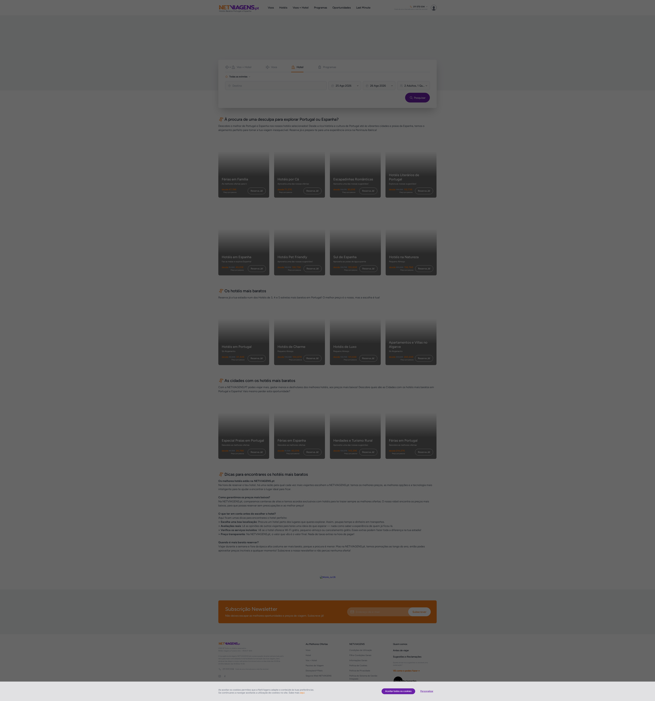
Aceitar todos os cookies (398, 691)
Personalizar (426, 691)
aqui (302, 692)
